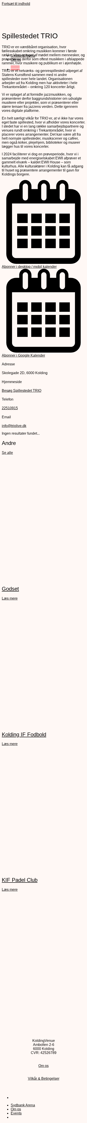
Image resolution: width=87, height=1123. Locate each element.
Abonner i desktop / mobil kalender (29, 267)
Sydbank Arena (23, 1105)
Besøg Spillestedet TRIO (21, 390)
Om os (43, 1066)
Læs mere (10, 598)
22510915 (10, 408)
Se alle (7, 453)
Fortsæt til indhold (16, 4)
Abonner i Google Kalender (23, 355)
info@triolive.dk (14, 426)
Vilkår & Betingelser (43, 1078)
